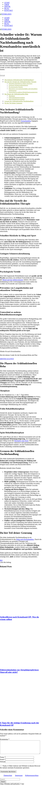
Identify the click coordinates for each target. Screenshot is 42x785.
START (7, 3)
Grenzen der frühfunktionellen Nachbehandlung (18, 101)
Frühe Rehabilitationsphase (17, 97)
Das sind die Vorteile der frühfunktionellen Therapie (20, 82)
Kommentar (4, 739)
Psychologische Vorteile (16, 87)
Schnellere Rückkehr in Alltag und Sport (20, 83)
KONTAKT (8, 10)
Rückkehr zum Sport (21, 441)
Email (2, 759)
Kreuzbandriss (26, 121)
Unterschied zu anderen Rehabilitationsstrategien (23, 92)
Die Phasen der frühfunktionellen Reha (16, 94)
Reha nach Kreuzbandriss (25, 539)
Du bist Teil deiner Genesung (13, 103)
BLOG (6, 8)
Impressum (19, 775)
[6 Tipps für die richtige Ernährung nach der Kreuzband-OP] (21, 698)
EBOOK (7, 6)
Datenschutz (8, 775)
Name (2, 757)
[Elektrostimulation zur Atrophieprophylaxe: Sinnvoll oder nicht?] (21, 645)
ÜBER (6, 5)
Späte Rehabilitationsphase (17, 99)
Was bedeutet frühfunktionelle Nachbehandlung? (19, 80)
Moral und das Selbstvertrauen (12, 280)
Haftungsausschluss (31, 775)
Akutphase (12, 96)
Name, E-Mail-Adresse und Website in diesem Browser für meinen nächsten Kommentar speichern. (20, 767)
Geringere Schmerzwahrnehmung (18, 85)
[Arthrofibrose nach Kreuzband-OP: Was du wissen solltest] (21, 592)
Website (2, 762)
